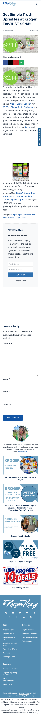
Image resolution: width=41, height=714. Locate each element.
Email (6, 391)
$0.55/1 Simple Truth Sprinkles (18, 107)
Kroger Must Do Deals (20, 536)
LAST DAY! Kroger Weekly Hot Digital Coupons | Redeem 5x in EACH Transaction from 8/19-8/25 (20, 507)
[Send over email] (21, 62)
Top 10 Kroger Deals (20, 587)
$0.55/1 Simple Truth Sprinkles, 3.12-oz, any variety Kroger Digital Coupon (19, 196)
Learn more (22, 452)
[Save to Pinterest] (16, 62)
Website (7, 404)
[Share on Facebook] (5, 62)
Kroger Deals (20, 218)
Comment (35, 31)
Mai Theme (30, 696)
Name (6, 379)
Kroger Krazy (24, 693)
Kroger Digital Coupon (20, 104)
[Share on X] (10, 62)
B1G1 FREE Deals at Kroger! (20, 562)
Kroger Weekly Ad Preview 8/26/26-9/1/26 (20, 478)
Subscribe (20, 274)
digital (27, 127)
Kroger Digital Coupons (21, 215)
